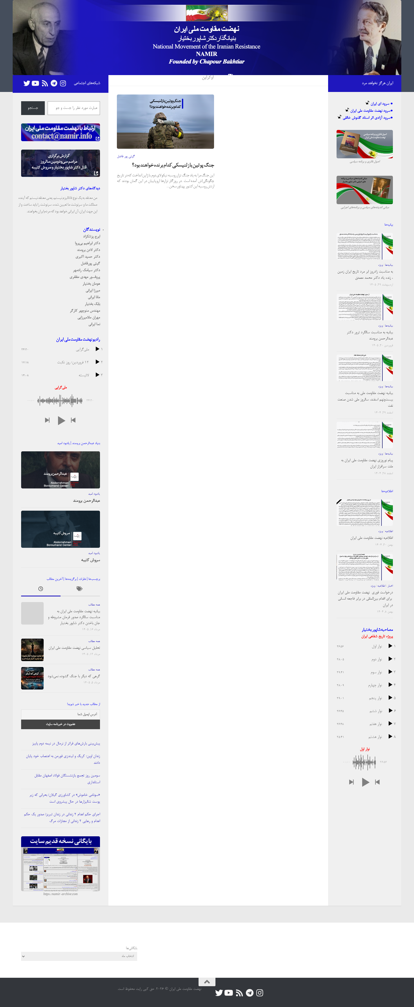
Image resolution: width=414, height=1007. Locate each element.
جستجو (33, 108)
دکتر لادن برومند (88, 250)
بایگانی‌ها (131, 948)
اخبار (390, 586)
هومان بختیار (91, 284)
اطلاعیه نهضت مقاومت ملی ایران (371, 538)
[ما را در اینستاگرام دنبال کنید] (62, 83)
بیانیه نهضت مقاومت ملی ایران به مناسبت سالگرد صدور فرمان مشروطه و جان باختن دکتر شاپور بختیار (74, 617)
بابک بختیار (92, 304)
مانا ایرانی (94, 297)
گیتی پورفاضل (90, 264)
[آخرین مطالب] (41, 590)
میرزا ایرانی (93, 291)
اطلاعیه (389, 531)
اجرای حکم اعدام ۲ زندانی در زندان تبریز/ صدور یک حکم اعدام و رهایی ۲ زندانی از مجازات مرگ (62, 817)
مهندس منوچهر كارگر (85, 311)
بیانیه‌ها (389, 265)
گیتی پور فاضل (126, 157)
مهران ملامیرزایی (88, 318)
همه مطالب (94, 605)
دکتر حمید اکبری (87, 257)
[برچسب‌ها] (80, 590)
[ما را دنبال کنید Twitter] (26, 83)
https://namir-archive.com (60, 894)
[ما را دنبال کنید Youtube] (35, 83)
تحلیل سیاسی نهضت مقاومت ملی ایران (74, 648)
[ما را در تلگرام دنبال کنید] (53, 83)
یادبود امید (94, 494)
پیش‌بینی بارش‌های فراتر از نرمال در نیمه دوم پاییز (66, 744)
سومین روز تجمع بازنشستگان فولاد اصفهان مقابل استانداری (67, 779)
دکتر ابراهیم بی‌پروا (87, 243)
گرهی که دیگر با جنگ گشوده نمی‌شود (74, 676)
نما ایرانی (94, 324)
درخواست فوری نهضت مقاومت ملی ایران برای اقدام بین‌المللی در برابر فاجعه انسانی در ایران (365, 599)
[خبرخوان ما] (44, 83)
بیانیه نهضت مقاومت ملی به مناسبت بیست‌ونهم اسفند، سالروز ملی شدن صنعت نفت (365, 399)
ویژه (380, 265)
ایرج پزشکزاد (91, 237)
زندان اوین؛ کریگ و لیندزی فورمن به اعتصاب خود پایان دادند (63, 759)
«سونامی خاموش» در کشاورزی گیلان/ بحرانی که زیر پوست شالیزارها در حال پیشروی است (64, 798)
